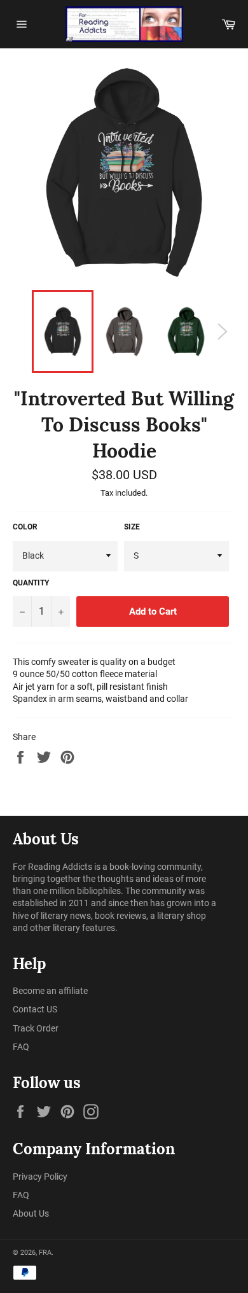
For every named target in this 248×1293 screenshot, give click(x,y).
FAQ (21, 1047)
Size (132, 526)
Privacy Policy (40, 1176)
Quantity (31, 582)
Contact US (35, 1009)
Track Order (36, 1028)
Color (25, 526)
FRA (45, 1252)
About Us (31, 1213)
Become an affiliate (50, 991)
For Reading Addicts (52, 867)
